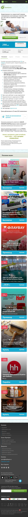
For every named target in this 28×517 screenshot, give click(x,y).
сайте (17, 105)
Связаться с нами (5, 461)
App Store (5, 477)
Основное (4, 57)
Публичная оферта (6, 452)
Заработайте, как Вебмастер (9, 442)
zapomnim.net (13, 108)
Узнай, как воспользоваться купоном (13, 116)
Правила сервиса (6, 433)
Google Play (14, 477)
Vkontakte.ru (4, 467)
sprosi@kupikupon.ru (6, 459)
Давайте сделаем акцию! (8, 440)
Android (3, 63)
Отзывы (17, 57)
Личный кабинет (26, 1)
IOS (21, 61)
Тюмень (14, 1)
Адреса (11, 57)
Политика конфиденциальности (10, 454)
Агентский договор (6, 448)
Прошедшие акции (6, 443)
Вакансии (4, 431)
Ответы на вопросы (6, 435)
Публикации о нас (6, 429)
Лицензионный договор (8, 450)
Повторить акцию (10, 37)
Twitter (6, 467)
